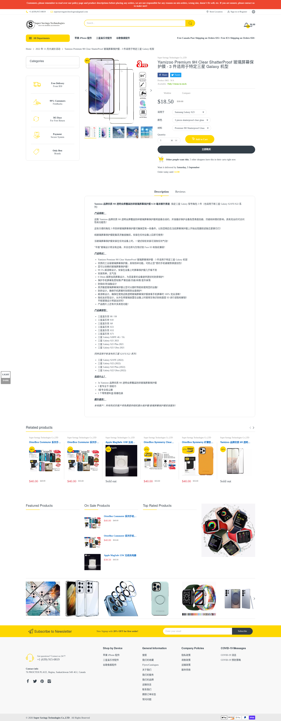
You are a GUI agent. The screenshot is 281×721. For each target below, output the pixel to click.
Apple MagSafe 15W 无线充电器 (120, 442)
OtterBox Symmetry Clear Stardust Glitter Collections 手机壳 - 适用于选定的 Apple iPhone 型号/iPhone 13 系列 (159, 442)
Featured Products (39, 505)
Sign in (234, 11)
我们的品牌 (148, 679)
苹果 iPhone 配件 (111, 655)
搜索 (144, 655)
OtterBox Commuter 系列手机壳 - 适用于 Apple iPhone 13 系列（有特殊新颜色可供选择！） (45, 442)
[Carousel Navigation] (252, 427)
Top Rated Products (157, 505)
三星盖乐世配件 (111, 660)
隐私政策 (186, 655)
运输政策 (186, 665)
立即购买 (206, 149)
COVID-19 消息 (228, 655)
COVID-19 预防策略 (231, 660)
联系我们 (146, 689)
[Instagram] (49, 681)
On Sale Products (97, 505)
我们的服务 (148, 675)
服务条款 (186, 670)
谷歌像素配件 (110, 665)
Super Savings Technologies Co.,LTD (172, 58)
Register (243, 11)
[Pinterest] (42, 681)
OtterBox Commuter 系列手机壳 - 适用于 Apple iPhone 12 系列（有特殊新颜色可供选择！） (83, 442)
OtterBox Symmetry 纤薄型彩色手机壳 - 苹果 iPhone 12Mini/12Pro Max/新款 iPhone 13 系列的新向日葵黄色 (197, 442)
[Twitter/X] (35, 681)
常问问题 (146, 699)
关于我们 (146, 670)
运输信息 (146, 684)
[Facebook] (28, 681)
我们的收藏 (148, 660)
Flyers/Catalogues (150, 665)
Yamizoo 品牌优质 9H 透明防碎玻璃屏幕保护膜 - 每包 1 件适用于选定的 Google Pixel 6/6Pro (235, 442)
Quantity (162, 134)
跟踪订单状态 (149, 694)
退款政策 (186, 660)
